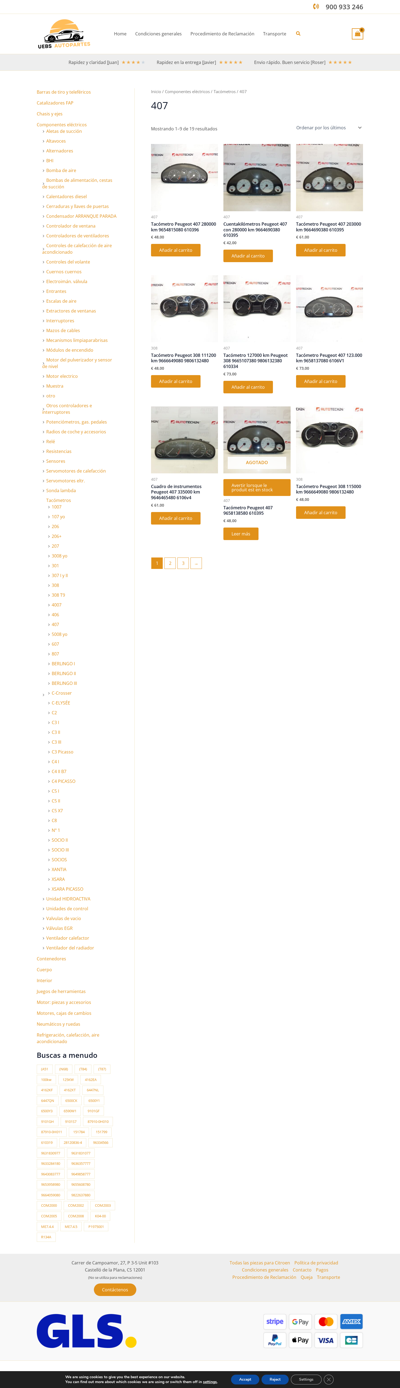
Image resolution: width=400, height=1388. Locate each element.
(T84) (83, 1069)
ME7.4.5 (71, 1226)
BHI (49, 161)
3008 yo (59, 556)
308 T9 (58, 595)
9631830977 (50, 1153)
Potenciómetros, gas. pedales (76, 422)
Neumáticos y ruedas (58, 1024)
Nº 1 (56, 830)
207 (55, 546)
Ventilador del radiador (70, 948)
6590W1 (70, 1110)
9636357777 (80, 1163)
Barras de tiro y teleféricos (64, 92)
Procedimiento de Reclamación (264, 1277)
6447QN (47, 1100)
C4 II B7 (59, 771)
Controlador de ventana (71, 226)
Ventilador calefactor (67, 938)
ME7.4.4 (47, 1226)
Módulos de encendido (69, 350)
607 (55, 644)
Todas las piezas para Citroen (260, 1263)
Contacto (302, 1270)
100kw (46, 1079)
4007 (56, 605)
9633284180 (50, 1163)
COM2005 (49, 1216)
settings (210, 1382)
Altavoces (56, 141)
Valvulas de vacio (63, 918)
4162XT (70, 1089)
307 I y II (60, 575)
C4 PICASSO (63, 781)
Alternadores (59, 151)
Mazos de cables (63, 330)
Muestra (54, 386)
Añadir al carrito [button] (175, 250)
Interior (44, 980)
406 (55, 615)
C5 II (56, 801)
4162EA (91, 1079)
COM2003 (103, 1205)
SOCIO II (60, 840)
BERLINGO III (64, 683)
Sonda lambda (61, 491)
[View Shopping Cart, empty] (357, 33)
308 (55, 585)
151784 (79, 1131)
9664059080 (50, 1195)
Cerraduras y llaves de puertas (77, 206)
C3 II (56, 732)
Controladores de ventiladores (77, 236)
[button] (298, 33)
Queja (307, 1277)
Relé (50, 442)
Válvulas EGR (59, 928)
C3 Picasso (62, 752)
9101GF (94, 1110)
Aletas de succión (64, 131)
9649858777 (80, 1174)
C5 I (55, 791)
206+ (56, 536)
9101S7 (70, 1121)
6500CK (71, 1100)
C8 (54, 820)
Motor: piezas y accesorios (64, 1002)
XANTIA (59, 869)
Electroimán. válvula (66, 281)
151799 (101, 1131)
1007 (56, 507)
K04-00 (100, 1216)
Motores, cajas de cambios (64, 1013)
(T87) (102, 1069)
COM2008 (76, 1216)
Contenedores (51, 959)
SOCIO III (60, 850)
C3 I (55, 722)
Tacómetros (58, 500)
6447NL (93, 1089)
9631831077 (80, 1153)
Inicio (156, 91)
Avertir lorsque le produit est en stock (252, 487)
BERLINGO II (64, 673)
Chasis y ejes (50, 114)
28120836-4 (73, 1142)
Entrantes (56, 291)
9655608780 (80, 1184)
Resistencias (59, 451)
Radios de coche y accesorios (76, 432)
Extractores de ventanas (71, 311)
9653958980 (50, 1184)
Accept (245, 1379)
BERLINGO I (63, 664)
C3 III (56, 742)
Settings (306, 1379)
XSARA (58, 879)
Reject (275, 1379)
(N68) (63, 1069)
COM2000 (49, 1205)
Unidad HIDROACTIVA (68, 899)
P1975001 (96, 1226)
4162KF (47, 1089)
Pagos (322, 1270)
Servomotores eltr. (65, 481)
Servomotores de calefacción (76, 471)
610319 (47, 1142)
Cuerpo (44, 970)
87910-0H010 (98, 1121)
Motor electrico (62, 376)
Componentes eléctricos (62, 125)
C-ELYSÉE (61, 703)
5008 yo (59, 634)
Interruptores (60, 321)
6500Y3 (47, 1110)
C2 (54, 713)
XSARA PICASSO (67, 889)
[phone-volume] (316, 6)
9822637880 (80, 1195)
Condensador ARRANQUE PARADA (81, 216)
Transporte (328, 1277)
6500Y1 (94, 1100)
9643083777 (50, 1174)
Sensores (55, 461)
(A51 (44, 1069)
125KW (68, 1079)
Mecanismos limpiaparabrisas (77, 340)
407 (55, 624)
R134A (46, 1236)
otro (50, 396)
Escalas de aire (61, 301)
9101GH (47, 1121)
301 (55, 566)
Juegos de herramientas (61, 991)
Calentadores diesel (66, 197)
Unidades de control (67, 909)
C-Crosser (62, 693)
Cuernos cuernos (64, 272)
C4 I (55, 762)
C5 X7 (57, 811)
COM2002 (76, 1205)
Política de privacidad (316, 1263)
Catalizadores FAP (55, 103)
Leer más (241, 534)
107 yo (58, 517)
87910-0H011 (51, 1131)
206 (55, 526)
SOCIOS (59, 860)
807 (55, 654)
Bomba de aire (61, 170)
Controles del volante (68, 262)
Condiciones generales (265, 1270)
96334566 (100, 1142)
